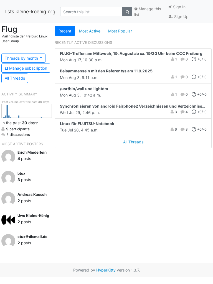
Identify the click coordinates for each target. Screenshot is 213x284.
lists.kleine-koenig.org (30, 11)
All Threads (15, 78)
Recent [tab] (65, 31)
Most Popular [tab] (120, 31)
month (22, 58)
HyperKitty (106, 270)
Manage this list (147, 11)
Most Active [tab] (89, 31)
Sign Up (181, 16)
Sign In (179, 6)
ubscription (28, 68)
